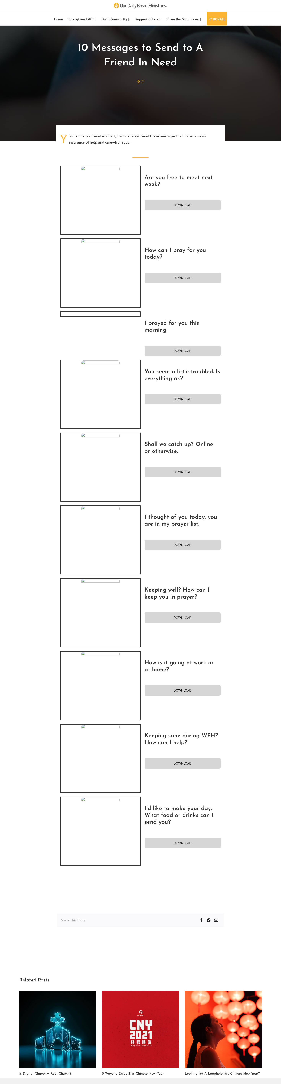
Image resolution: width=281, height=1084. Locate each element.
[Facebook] (201, 920)
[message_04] (100, 362)
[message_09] (100, 726)
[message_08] (100, 653)
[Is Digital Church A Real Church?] (57, 993)
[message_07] (100, 580)
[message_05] (100, 435)
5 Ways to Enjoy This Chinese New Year (133, 1074)
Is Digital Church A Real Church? (45, 1074)
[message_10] (100, 799)
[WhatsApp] (208, 920)
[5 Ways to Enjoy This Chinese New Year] (140, 993)
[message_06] (100, 507)
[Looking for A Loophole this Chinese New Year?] (223, 993)
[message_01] (100, 168)
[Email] (216, 920)
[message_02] (100, 240)
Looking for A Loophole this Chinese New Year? (222, 1074)
